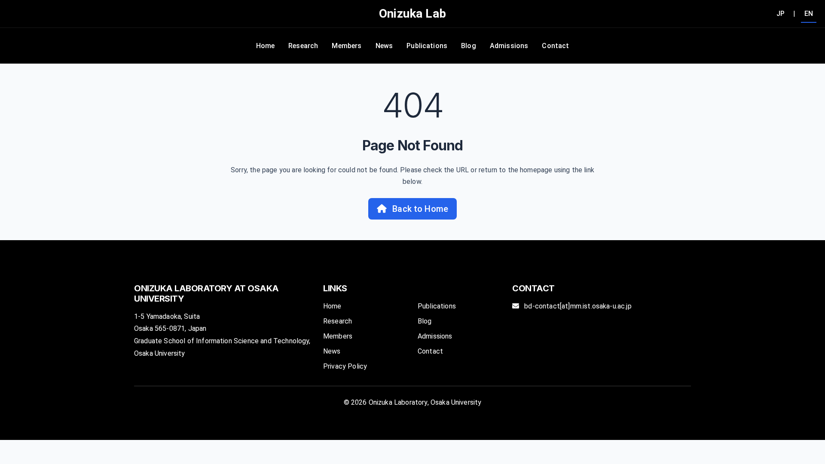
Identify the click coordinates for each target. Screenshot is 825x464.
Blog (468, 46)
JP (780, 13)
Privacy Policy (345, 366)
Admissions (509, 46)
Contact (555, 46)
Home (265, 46)
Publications (426, 46)
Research (303, 46)
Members (346, 46)
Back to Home (419, 209)
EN (808, 13)
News (384, 46)
